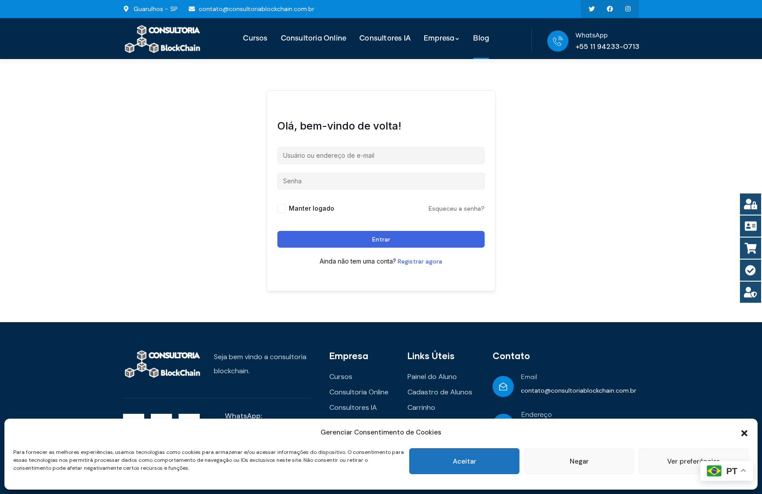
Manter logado (311, 208)
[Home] (162, 39)
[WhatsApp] (557, 41)
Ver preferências (693, 461)
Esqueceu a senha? (457, 208)
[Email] (503, 386)
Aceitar (464, 461)
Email (529, 377)
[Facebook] (609, 9)
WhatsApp (591, 36)
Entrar (381, 239)
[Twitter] (592, 9)
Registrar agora (420, 261)
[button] (744, 432)
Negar (579, 461)
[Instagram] (628, 9)
